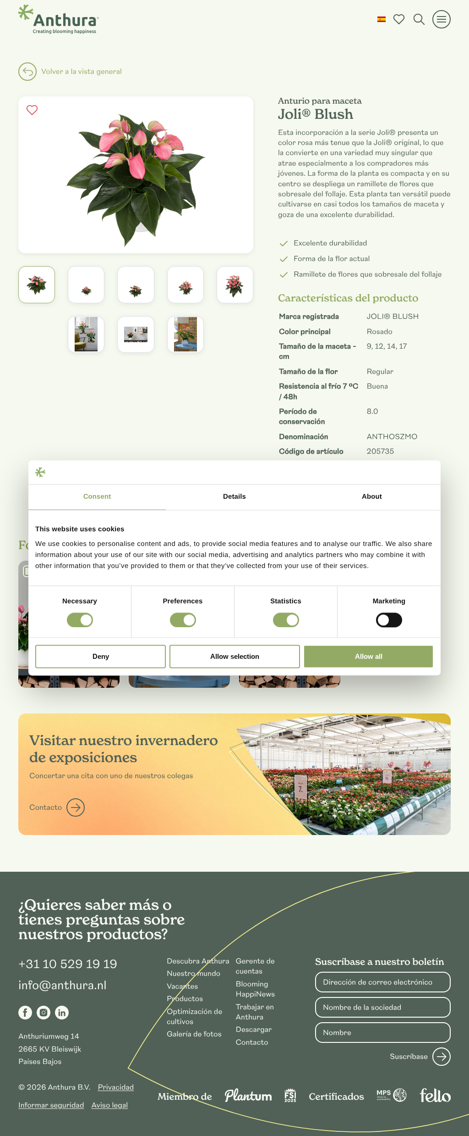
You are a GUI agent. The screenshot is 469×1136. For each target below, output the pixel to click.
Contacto (45, 807)
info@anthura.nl (62, 985)
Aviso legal (109, 1105)
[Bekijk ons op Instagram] (43, 1012)
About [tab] (372, 497)
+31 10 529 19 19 (67, 964)
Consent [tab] (97, 497)
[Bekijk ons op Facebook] (25, 1012)
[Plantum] (248, 1099)
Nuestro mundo (193, 973)
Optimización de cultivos (194, 1016)
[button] (381, 19)
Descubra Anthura (198, 961)
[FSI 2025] (290, 1099)
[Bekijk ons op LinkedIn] (62, 1012)
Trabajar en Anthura (254, 1012)
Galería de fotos (194, 1034)
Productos (185, 998)
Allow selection (234, 657)
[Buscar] (419, 19)
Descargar (253, 1029)
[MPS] (392, 1099)
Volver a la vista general (81, 71)
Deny (101, 657)
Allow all (368, 657)
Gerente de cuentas (254, 966)
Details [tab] (234, 497)
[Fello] (435, 1099)
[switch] (183, 620)
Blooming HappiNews (255, 989)
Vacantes (182, 986)
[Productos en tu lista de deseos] (399, 19)
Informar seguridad (51, 1105)
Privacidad (116, 1087)
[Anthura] (58, 19)
